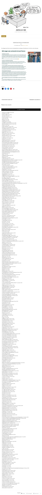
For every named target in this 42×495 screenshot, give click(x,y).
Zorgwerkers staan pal (5, 413)
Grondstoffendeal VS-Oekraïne (7, 188)
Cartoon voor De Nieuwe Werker (7, 428)
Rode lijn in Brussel (5, 144)
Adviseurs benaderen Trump (6, 410)
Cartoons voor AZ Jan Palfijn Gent (7, 483)
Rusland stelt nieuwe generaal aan (7, 309)
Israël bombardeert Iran (6, 158)
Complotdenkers (5, 279)
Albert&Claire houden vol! (7, 99)
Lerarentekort (4, 345)
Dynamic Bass (4, 302)
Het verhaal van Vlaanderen (6, 275)
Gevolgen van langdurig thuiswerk (7, 368)
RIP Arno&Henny (5, 305)
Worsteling (4, 325)
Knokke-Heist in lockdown (6, 462)
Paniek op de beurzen (5, 171)
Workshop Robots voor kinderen (7, 373)
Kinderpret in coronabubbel (6, 395)
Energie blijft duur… (5, 307)
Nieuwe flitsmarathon (5, 287)
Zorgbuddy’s (4, 411)
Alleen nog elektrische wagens (7, 339)
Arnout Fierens (25, 45)
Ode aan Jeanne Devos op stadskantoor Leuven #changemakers (12, 417)
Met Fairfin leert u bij (5, 146)
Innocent (3, 222)
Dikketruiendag (4, 324)
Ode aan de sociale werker (6, 399)
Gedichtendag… (4, 327)
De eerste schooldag (5, 245)
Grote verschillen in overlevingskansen (8, 352)
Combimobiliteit (4, 220)
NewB (3, 288)
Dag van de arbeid (5, 117)
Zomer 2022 (4, 353)
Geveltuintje (4, 249)
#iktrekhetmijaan (5, 271)
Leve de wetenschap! (5, 332)
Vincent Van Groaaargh (6, 212)
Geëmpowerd (4, 400)
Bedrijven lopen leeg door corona (7, 329)
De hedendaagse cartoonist (6, 341)
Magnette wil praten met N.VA (7, 426)
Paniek (3, 317)
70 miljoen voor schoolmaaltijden (7, 166)
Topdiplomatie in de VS (6, 186)
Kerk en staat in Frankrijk (6, 229)
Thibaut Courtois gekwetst (6, 252)
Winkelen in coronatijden (6, 447)
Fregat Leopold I (4, 348)
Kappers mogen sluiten (5, 455)
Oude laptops (4, 443)
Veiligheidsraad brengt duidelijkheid (8, 421)
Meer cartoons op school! (6, 239)
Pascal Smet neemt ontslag (6, 253)
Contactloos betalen (5, 446)
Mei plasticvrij (4, 303)
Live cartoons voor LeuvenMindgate (8, 381)
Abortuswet (4, 427)
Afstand (3, 435)
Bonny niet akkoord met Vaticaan (7, 374)
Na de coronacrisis (5, 450)
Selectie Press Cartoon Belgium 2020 (8, 355)
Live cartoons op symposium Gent (7, 340)
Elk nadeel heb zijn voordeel (6, 266)
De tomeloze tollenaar (5, 172)
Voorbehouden (4, 338)
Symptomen (4, 465)
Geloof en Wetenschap (5, 258)
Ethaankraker (4, 246)
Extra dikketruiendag (5, 319)
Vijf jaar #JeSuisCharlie (5, 480)
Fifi (2, 316)
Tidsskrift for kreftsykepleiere (7, 236)
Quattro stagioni (4, 472)
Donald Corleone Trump (6, 184)
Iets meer (3, 115)
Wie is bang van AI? (5, 273)
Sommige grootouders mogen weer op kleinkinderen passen (11, 436)
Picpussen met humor (5, 356)
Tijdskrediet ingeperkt (5, 286)
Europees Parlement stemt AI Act (7, 254)
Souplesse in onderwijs (5, 383)
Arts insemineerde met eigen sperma (8, 301)
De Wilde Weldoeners (5, 429)
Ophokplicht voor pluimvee (34, 99)
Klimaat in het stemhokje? (6, 216)
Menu (4, 36)
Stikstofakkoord (4, 322)
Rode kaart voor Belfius (6, 112)
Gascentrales (4, 290)
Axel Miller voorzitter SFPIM (6, 122)
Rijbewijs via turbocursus (6, 366)
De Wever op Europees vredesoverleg (8, 193)
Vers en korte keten (5, 308)
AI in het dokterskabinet (6, 224)
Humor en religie (4, 114)
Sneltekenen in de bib (5, 155)
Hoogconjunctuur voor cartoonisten (8, 217)
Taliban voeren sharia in (6, 351)
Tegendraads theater (5, 251)
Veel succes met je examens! (6, 396)
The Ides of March (5, 375)
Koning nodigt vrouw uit (6, 470)
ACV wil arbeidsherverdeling (6, 434)
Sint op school (4, 487)
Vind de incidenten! (5, 280)
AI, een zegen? (4, 259)
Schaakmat (4, 265)
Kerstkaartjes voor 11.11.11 (6, 414)
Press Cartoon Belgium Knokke (7, 209)
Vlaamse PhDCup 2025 (6, 140)
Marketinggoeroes (5, 331)
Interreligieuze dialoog (5, 128)
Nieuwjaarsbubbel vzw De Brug (7, 398)
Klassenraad (4, 440)
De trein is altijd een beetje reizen (7, 179)
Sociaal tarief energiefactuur (6, 294)
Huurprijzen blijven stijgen (6, 235)
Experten (3, 393)
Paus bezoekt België (5, 208)
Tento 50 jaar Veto (5, 223)
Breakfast (3, 485)
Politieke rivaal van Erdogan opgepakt (8, 176)
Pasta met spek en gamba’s (6, 237)
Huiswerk (3, 278)
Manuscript (4, 384)
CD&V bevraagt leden (5, 463)
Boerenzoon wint (5, 300)
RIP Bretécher (4, 476)
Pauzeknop (4, 260)
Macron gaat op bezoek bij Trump (7, 192)
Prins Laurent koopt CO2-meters (7, 425)
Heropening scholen (5, 444)
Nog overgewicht (5, 359)
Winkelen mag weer (5, 439)
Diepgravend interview (5, 407)
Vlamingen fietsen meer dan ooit (7, 161)
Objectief (3, 120)
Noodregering (4, 461)
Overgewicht (4, 360)
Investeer (3, 134)
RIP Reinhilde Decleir (5, 310)
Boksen (3, 119)
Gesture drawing (4, 202)
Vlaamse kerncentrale (5, 323)
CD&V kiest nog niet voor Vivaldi (7, 424)
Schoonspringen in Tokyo (6, 354)
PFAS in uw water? (5, 207)
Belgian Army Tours (5, 132)
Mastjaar (3, 139)
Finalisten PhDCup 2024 (6, 198)
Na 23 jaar (3, 392)
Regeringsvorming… (5, 473)
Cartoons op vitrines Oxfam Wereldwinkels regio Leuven (11, 418)
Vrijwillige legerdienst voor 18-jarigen (8, 191)
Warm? (3, 154)
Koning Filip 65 (4, 169)
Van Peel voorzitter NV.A (6, 168)
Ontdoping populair (5, 244)
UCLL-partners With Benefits (6, 334)
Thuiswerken (4, 397)
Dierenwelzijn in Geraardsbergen (7, 227)
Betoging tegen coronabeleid (6, 330)
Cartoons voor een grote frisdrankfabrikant (9, 363)
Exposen (3, 228)
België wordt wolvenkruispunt (7, 441)
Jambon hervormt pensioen (6, 129)
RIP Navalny (4, 234)
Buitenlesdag (4, 267)
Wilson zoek (4, 256)
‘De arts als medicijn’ (5, 479)
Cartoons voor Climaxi (5, 376)
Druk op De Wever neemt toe (7, 149)
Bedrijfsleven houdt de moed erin (7, 454)
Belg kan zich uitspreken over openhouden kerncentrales (11, 362)
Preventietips (4, 466)
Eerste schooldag (5, 147)
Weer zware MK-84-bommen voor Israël (8, 195)
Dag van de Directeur (5, 326)
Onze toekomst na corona (6, 457)
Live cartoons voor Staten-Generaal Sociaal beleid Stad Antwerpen (12, 468)
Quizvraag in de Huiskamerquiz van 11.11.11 (9, 405)
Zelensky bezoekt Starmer (6, 185)
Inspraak (3, 113)
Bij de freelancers (5, 456)
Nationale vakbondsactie (6, 369)
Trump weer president (5, 205)
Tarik (3, 118)
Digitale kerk (4, 157)
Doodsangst (4, 243)
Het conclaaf (4, 164)
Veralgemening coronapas (6, 344)
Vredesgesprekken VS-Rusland (7, 194)
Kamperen (3, 268)
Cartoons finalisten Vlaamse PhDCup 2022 (9, 282)
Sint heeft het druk (5, 238)
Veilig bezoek (4, 442)
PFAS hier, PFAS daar (5, 135)
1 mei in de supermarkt (6, 165)
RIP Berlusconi (4, 257)
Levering (3, 377)
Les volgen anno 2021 (5, 390)
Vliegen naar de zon (5, 285)
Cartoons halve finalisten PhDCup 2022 (8, 274)
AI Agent (3, 136)
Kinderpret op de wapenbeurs (7, 127)
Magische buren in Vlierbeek (6, 187)
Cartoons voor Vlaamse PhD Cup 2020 (8, 419)
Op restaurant (4, 464)
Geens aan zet (4, 477)
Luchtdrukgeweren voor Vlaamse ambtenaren (9, 272)
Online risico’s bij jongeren (6, 337)
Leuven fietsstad (4, 486)
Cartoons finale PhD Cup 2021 (7, 346)
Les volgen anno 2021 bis (6, 389)
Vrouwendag (4, 382)
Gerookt (3, 283)
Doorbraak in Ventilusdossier (6, 295)
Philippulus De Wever (5, 403)
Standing (3, 469)
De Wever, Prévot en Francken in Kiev (8, 170)
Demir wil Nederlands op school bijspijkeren (9, 151)
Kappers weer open (5, 388)
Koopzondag (4, 412)
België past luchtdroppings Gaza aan (8, 150)
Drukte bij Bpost (4, 404)
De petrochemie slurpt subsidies (7, 142)
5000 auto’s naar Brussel (6, 420)
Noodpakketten (4, 173)
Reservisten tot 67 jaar (5, 133)
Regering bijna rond (5, 422)
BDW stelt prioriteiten (5, 141)
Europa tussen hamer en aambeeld (7, 163)
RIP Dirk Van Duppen (5, 449)
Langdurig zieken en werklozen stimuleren (8, 380)
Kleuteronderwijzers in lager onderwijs (8, 261)
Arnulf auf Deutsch (5, 315)
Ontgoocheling (4, 433)
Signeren (3, 206)
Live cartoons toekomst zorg (6, 143)
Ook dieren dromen (5, 213)
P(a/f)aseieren (4, 121)
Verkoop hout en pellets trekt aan (7, 347)
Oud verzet (4, 214)
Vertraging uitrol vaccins (6, 391)
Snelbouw (3, 385)
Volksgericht (4, 367)
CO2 (3, 231)
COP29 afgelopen (5, 200)
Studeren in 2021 (5, 378)
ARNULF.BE (21, 30)
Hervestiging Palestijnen (6, 178)
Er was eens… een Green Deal (6, 215)
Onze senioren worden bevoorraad (7, 458)
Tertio (3, 281)
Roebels (3, 312)
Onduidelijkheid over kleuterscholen (8, 370)
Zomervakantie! (4, 296)
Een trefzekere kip (5, 311)
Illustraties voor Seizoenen (6, 484)
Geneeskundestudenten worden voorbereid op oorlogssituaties (12, 183)
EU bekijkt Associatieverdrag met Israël (8, 162)
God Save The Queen (5, 293)
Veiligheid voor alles (5, 318)
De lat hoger (4, 199)
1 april (3, 448)
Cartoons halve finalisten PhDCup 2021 (8, 333)
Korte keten (4, 221)
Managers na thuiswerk (6, 451)
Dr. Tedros (4, 177)
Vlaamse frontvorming (5, 471)
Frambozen (4, 361)
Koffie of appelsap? (5, 126)
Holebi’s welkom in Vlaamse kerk (7, 289)
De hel (3, 125)
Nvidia (3, 230)
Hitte (3, 156)
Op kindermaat (4, 148)
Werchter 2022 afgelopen (6, 297)
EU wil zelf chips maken (5, 250)
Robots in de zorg (5, 201)
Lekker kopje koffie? (5, 180)
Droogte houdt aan (5, 432)
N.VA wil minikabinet (5, 264)
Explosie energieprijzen (6, 304)
